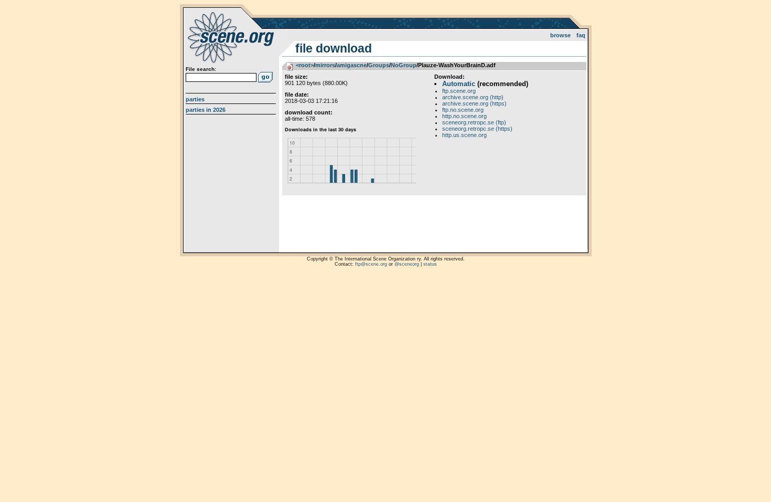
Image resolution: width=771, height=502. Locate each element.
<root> (305, 65)
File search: (201, 69)
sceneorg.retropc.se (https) (477, 128)
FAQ (580, 35)
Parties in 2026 (206, 110)
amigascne (352, 65)
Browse (560, 35)
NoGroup (403, 65)
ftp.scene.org (459, 91)
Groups (378, 65)
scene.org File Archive (232, 37)
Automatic (458, 84)
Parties (195, 99)
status (430, 264)
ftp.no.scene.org (463, 110)
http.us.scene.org (464, 135)
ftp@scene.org (371, 264)
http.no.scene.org (464, 116)
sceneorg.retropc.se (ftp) (474, 122)
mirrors (325, 65)
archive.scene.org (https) (474, 103)
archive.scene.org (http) (473, 97)
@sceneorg (406, 264)
